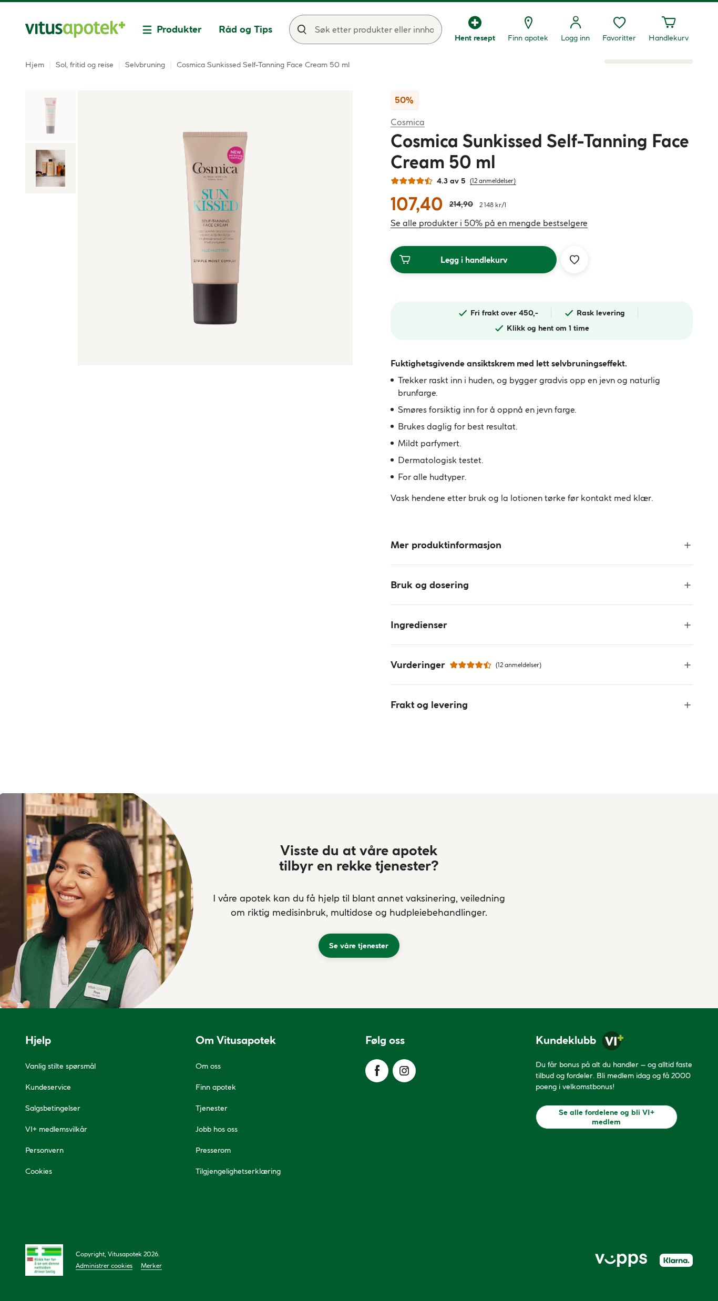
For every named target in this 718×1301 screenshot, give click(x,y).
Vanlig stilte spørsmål (60, 1066)
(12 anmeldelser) (493, 181)
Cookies (38, 1171)
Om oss (208, 1066)
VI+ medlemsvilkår (56, 1129)
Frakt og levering (429, 705)
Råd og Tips (245, 29)
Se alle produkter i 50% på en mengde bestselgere (489, 223)
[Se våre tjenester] (359, 900)
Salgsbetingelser (52, 1108)
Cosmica (408, 121)
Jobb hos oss (217, 1129)
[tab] (50, 115)
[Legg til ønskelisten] (574, 259)
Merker (151, 1265)
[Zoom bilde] (215, 227)
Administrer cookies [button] (104, 1265)
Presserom (213, 1150)
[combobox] (365, 29)
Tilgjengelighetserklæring (238, 1171)
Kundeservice (48, 1087)
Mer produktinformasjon (446, 545)
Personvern (44, 1150)
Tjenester (212, 1108)
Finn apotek (216, 1087)
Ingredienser (419, 625)
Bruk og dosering (430, 585)
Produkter (179, 29)
